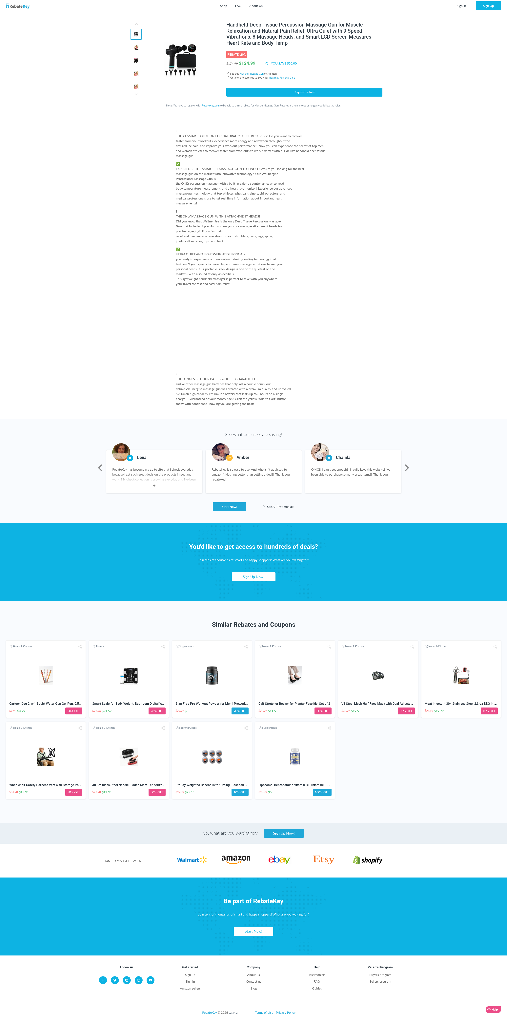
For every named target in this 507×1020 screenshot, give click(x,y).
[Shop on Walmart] (192, 863)
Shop (223, 6)
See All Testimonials (280, 506)
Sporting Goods (188, 727)
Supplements (186, 646)
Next (406, 468)
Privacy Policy (285, 1012)
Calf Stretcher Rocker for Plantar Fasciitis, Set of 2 (294, 704)
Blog (254, 988)
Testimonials (316, 974)
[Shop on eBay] (280, 863)
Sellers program (380, 981)
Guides (317, 988)
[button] (80, 647)
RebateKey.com (211, 105)
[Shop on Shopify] (368, 863)
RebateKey (209, 1012)
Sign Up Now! (253, 577)
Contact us (253, 981)
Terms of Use (264, 1012)
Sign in (190, 981)
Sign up (190, 974)
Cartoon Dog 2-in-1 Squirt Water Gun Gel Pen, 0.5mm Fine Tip (53, 704)
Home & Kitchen (22, 646)
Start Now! (229, 506)
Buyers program (380, 974)
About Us (256, 6)
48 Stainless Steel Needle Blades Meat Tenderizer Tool (131, 785)
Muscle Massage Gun (252, 73)
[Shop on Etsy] (324, 863)
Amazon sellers (190, 988)
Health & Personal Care (282, 77)
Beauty (100, 646)
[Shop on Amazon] (236, 863)
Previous (100, 468)
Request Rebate (304, 92)
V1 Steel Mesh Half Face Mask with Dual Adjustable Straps (383, 704)
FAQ (238, 6)
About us (253, 974)
